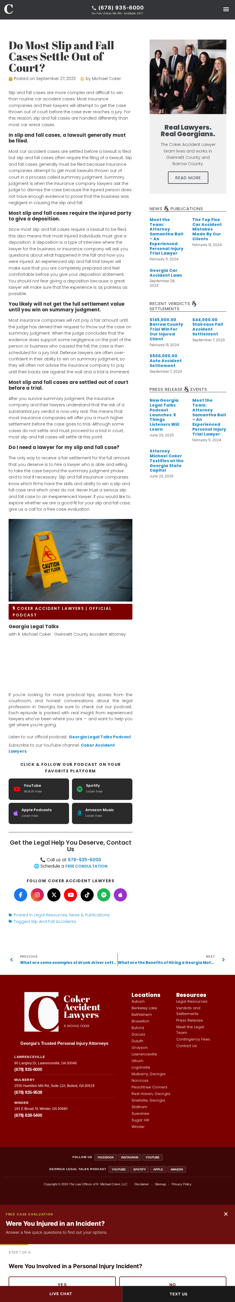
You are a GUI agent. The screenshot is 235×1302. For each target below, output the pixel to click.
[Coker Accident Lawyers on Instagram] (37, 894)
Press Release (189, 1020)
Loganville (141, 1067)
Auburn (138, 1001)
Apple (158, 1169)
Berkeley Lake (144, 1008)
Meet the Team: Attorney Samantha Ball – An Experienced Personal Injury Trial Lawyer (166, 236)
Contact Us (186, 1046)
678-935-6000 (84, 860)
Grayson (140, 1047)
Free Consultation (86, 866)
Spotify (139, 1169)
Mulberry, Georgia (148, 1074)
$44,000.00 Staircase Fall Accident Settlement (207, 327)
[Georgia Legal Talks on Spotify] (103, 894)
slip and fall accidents (53, 921)
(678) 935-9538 (28, 1092)
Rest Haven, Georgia (151, 1093)
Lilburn (137, 1060)
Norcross (140, 1080)
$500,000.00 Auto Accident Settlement (166, 360)
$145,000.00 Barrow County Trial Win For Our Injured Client (166, 329)
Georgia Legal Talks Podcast (100, 737)
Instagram (129, 1157)
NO (172, 1284)
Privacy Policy (181, 1184)
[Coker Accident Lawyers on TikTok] (87, 894)
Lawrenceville (144, 1054)
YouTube (153, 1157)
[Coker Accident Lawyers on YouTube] (70, 894)
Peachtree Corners (149, 1087)
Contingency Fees (193, 1039)
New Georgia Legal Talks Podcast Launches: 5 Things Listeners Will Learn (164, 414)
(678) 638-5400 (28, 1115)
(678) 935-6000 (28, 1069)
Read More (188, 178)
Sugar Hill (140, 1120)
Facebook (106, 1157)
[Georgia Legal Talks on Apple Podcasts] (120, 894)
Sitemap (160, 1184)
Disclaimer (141, 1184)
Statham (139, 1107)
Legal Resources (50, 915)
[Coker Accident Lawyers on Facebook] (20, 894)
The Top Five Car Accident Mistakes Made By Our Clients (207, 229)
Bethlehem (142, 1014)
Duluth (137, 1041)
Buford (138, 1027)
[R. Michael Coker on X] (53, 894)
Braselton (140, 1021)
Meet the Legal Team (190, 1029)
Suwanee (140, 1113)
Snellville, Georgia (148, 1100)
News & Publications (89, 915)
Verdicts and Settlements (188, 1010)
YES (62, 1284)
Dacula (138, 1034)
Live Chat (61, 1293)
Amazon (177, 1169)
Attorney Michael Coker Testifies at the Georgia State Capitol (167, 460)
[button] (226, 9)
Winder (138, 1126)
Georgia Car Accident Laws (166, 273)
